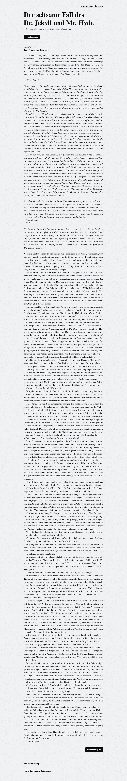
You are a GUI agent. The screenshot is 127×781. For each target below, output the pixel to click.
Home (26, 771)
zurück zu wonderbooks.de (91, 6)
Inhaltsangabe (32, 37)
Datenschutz (46, 771)
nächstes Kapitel (94, 749)
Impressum (35, 771)
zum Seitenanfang (31, 763)
